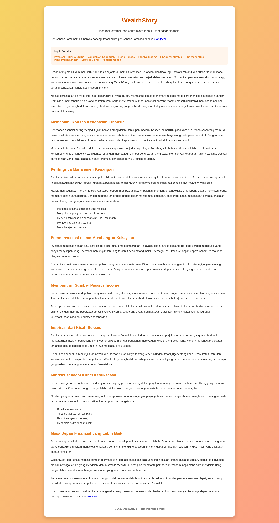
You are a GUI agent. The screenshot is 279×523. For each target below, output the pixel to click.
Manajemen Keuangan (101, 57)
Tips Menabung (194, 57)
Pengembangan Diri (66, 60)
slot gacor (160, 39)
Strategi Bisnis (90, 60)
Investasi (59, 57)
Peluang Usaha (111, 60)
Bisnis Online (76, 57)
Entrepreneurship (171, 57)
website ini (93, 496)
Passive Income (147, 57)
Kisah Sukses (126, 57)
